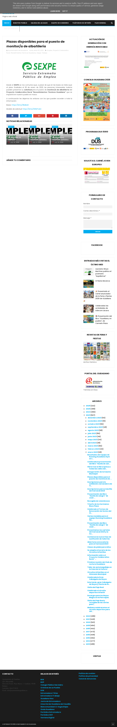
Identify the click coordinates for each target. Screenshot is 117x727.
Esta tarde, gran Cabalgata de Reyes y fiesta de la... (99, 583)
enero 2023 (93, 452)
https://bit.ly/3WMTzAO (32, 109)
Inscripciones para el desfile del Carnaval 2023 (99, 490)
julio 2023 (92, 433)
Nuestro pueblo (20, 23)
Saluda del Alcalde (39, 23)
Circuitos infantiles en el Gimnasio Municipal (98, 573)
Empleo (49, 50)
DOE (42, 690)
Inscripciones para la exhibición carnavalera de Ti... (99, 484)
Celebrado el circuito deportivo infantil (96, 591)
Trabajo (44, 53)
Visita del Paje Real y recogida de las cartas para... (98, 602)
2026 (88, 406)
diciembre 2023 (95, 418)
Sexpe (39, 53)
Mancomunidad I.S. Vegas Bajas (54, 707)
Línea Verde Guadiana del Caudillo (56, 704)
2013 (88, 644)
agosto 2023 (93, 430)
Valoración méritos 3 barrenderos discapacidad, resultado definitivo (61, 136)
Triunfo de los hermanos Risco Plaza (98, 505)
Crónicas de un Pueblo (50, 688)
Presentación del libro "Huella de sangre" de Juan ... (97, 496)
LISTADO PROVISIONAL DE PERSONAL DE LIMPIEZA (17, 137)
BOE (42, 679)
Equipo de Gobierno (60, 23)
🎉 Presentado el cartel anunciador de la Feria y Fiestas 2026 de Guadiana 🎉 (97, 296)
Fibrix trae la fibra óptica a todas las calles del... (98, 468)
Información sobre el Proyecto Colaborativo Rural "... (98, 557)
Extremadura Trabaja (50, 696)
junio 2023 (92, 436)
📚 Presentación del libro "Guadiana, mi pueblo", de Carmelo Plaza (103, 319)
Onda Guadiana (47, 709)
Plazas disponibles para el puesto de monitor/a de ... (99, 478)
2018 (88, 628)
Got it (65, 11)
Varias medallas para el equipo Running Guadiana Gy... (99, 518)
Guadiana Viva (47, 698)
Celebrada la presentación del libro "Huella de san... (99, 463)
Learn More (55, 11)
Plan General (100, 23)
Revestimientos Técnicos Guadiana (23, 53)
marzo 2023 (93, 446)
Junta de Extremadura (50, 701)
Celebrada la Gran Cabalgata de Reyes (97, 578)
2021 (88, 619)
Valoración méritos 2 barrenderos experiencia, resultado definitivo (39, 136)
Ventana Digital (47, 717)
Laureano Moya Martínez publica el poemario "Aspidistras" (103, 272)
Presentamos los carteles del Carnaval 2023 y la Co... (98, 532)
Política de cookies (87, 673)
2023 (88, 415)
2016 (88, 635)
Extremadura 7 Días (49, 693)
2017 (88, 632)
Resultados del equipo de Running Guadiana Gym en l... (98, 457)
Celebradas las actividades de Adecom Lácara (102, 308)
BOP (42, 682)
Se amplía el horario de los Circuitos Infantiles (98, 551)
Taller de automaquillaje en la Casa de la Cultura (99, 568)
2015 (88, 638)
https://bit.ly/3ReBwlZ (20, 105)
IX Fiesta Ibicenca (102, 281)
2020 (88, 622)
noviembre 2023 (95, 421)
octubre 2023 (94, 424)
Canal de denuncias (87, 679)
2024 (88, 412)
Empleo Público (11, 29)
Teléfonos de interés (81, 23)
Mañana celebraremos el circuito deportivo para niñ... (98, 609)
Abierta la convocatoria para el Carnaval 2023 (97, 543)
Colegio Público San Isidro (52, 685)
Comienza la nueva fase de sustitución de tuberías (99, 538)
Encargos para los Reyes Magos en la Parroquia (98, 596)
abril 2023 (92, 443)
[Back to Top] (113, 724)
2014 (88, 641)
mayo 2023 (93, 439)
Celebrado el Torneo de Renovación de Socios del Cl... (99, 511)
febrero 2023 (94, 449)
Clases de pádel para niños (99, 547)
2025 (88, 409)
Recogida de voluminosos (98, 501)
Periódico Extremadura (51, 712)
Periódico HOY (47, 715)
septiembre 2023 (95, 427)
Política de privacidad (88, 676)
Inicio (6, 23)
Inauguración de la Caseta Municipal (99, 473)
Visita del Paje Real (95, 587)
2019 (88, 625)
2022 (88, 616)
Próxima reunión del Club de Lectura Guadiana (99, 563)
